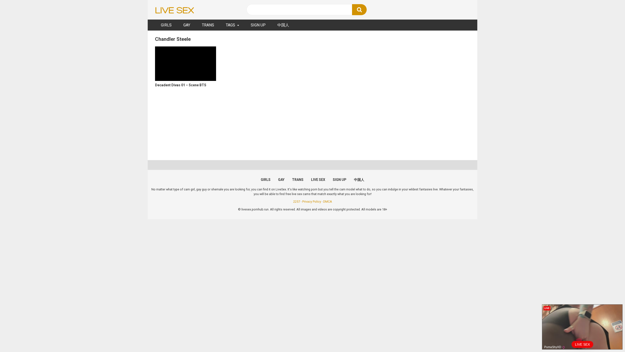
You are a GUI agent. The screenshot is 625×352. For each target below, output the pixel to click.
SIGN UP (258, 25)
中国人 (283, 25)
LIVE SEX (318, 180)
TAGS (230, 25)
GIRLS (166, 25)
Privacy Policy (311, 201)
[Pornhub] (174, 10)
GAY (186, 25)
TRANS (208, 25)
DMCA (327, 201)
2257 (296, 201)
